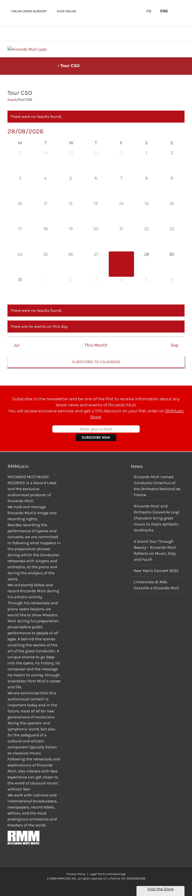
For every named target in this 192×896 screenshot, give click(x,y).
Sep (174, 345)
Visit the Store (161, 888)
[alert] (96, 117)
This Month (96, 345)
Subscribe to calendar (96, 362)
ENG (164, 11)
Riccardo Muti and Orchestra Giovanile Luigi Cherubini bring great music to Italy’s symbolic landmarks (157, 518)
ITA (148, 11)
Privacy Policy (76, 874)
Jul (16, 345)
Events (13, 100)
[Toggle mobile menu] (182, 49)
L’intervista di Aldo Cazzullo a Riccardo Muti (156, 584)
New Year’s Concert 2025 (156, 570)
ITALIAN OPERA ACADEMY (29, 11)
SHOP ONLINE (66, 11)
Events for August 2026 (32, 65)
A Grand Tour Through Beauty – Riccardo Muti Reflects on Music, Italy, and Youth (155, 550)
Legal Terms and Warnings (108, 874)
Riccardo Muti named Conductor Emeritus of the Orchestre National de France (157, 485)
